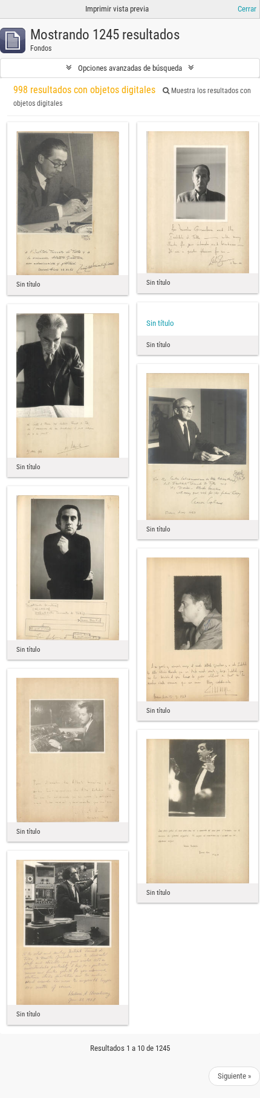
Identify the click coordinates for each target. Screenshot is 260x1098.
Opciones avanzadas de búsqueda (130, 68)
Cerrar (247, 8)
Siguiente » (234, 1075)
